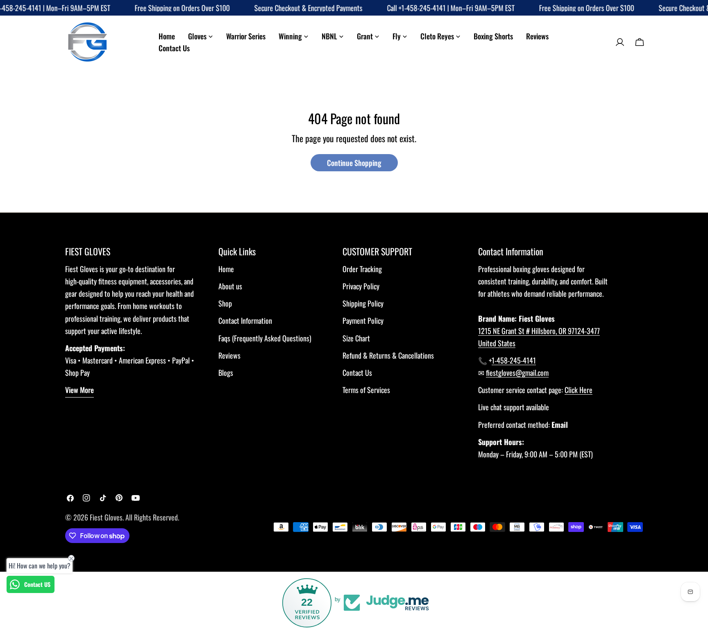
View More (79, 389)
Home (226, 269)
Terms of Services (366, 389)
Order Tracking (362, 269)
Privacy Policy (361, 286)
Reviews (229, 355)
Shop (225, 303)
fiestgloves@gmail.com (517, 372)
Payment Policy (363, 320)
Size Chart (356, 338)
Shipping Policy (363, 303)
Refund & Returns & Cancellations (388, 355)
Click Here (578, 389)
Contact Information (245, 320)
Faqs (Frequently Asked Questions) (264, 338)
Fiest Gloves (106, 517)
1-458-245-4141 (514, 360)
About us (230, 286)
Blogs (225, 372)
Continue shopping (354, 162)
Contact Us (357, 372)
